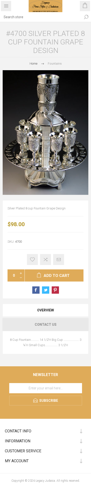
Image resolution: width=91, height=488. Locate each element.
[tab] (45, 310)
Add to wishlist (32, 259)
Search (86, 17)
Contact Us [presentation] (46, 324)
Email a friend (58, 259)
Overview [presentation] (45, 310)
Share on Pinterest (55, 290)
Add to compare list (45, 259)
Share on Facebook (36, 290)
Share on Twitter (45, 290)
